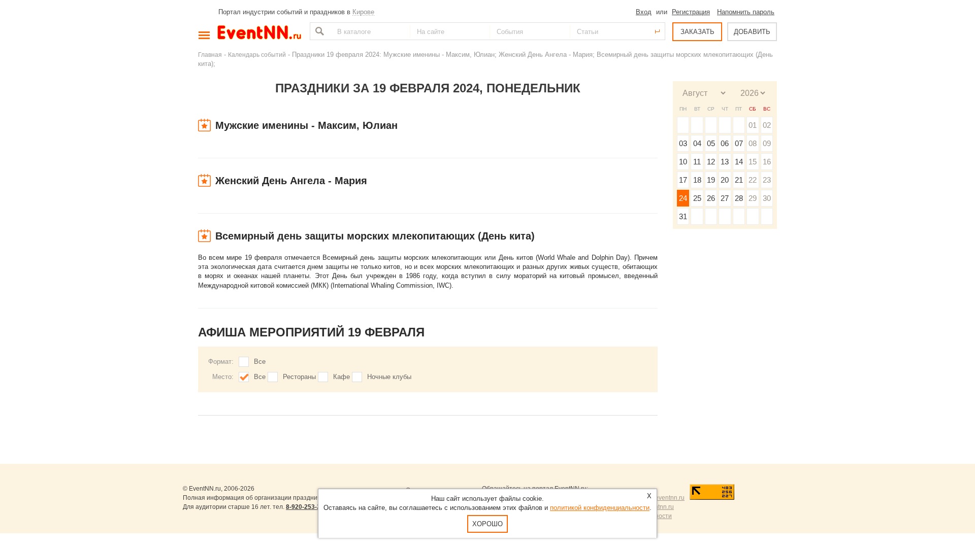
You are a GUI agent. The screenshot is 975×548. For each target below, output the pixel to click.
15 (753, 161)
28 (739, 198)
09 (767, 143)
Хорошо (487, 524)
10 (683, 161)
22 (753, 180)
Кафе (341, 377)
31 (683, 216)
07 (739, 143)
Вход (644, 12)
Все (260, 361)
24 (683, 198)
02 (767, 125)
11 (697, 161)
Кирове (363, 12)
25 (697, 198)
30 (767, 198)
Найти (318, 31)
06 (725, 143)
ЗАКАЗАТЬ (697, 32)
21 (739, 180)
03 (683, 143)
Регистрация (691, 12)
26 (711, 198)
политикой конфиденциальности (599, 507)
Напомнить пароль (745, 12)
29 (753, 198)
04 (697, 143)
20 (725, 180)
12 (711, 161)
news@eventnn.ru (659, 497)
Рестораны (299, 377)
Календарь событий (257, 54)
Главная (210, 54)
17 (683, 180)
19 (711, 180)
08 (753, 143)
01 (753, 125)
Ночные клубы (389, 377)
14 (739, 161)
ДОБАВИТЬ (752, 32)
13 (725, 161)
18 (697, 180)
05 (711, 143)
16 (767, 161)
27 (725, 198)
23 (767, 180)
